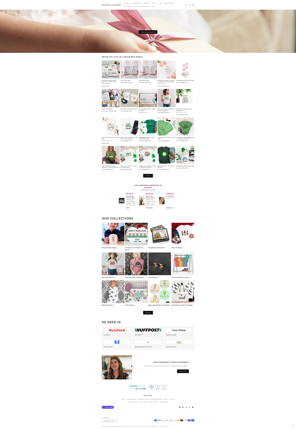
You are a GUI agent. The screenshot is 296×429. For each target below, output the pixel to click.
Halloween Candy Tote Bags (182, 305)
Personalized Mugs (109, 248)
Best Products (108, 346)
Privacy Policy (143, 402)
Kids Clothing (177, 248)
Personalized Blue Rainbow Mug (185, 166)
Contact (171, 399)
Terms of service (145, 426)
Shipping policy (154, 426)
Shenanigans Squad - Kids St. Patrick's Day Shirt (147, 138)
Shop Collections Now (148, 32)
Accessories (152, 277)
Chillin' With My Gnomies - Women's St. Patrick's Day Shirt (111, 166)
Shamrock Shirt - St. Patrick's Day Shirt (166, 166)
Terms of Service (133, 402)
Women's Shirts (108, 277)
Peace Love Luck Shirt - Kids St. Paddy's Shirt (128, 166)
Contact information (164, 426)
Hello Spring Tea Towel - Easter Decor (110, 138)
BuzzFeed (107, 334)
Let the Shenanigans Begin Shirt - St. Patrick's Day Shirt (185, 138)
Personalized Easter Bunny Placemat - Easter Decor (109, 81)
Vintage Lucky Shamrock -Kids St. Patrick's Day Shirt (147, 166)
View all (148, 175)
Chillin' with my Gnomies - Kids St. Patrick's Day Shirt (129, 138)
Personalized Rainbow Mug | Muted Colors (184, 109)
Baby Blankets (107, 305)
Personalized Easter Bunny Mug (185, 80)
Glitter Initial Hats (107, 109)
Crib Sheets (129, 305)
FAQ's (165, 399)
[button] (136, 3)
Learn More (183, 371)
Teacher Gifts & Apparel (134, 277)
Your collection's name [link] (180, 277)
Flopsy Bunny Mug (144, 80)
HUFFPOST (138, 334)
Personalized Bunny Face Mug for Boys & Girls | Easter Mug (166, 81)
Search (123, 399)
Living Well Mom (171, 346)
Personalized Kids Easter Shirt (129, 109)
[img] (148, 188)
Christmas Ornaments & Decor (134, 248)
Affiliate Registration (157, 399)
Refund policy (164, 402)
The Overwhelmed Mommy (143, 346)
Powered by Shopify (119, 426)
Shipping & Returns (143, 399)
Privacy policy (137, 426)
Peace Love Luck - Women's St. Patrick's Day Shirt (166, 109)
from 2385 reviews (147, 190)
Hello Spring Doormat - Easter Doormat (147, 109)
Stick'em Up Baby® (110, 426)
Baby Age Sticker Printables (159, 305)
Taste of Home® (171, 334)
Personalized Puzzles (156, 248)
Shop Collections (132, 399)
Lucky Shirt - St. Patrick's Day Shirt (166, 138)
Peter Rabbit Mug (125, 80)
